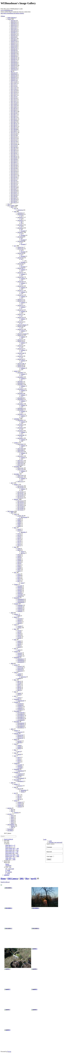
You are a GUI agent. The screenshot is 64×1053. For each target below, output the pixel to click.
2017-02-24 (20, 501)
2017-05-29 (14, 166)
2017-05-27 (14, 169)
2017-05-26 (14, 171)
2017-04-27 (14, 198)
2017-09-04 (14, 120)
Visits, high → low (10, 858)
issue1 (12, 815)
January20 (20, 671)
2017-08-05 (14, 131)
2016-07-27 (20, 356)
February (16, 733)
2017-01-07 (20, 493)
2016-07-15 (20, 305)
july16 (19, 762)
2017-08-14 (14, 126)
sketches (9, 808)
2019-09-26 (14, 31)
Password (49, 851)
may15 (19, 539)
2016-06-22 (20, 220)
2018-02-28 (14, 75)
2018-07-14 (14, 44)
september (16, 419)
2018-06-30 (14, 49)
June (15, 211)
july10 (19, 757)
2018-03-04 (14, 74)
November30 (20, 712)
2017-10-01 (14, 107)
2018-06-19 (14, 58)
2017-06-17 (14, 155)
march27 (19, 741)
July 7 (18, 794)
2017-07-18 (14, 141)
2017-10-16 (14, 96)
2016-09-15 (20, 438)
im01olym (23, 677)
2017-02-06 (20, 508)
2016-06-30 (20, 241)
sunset (22, 551)
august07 (19, 592)
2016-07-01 (20, 247)
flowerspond (24, 517)
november (16, 466)
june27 (19, 569)
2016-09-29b (20, 435)
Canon (9, 19)
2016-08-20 (20, 377)
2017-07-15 (14, 143)
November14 (20, 718)
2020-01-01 (14, 25)
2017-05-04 (14, 190)
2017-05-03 (14, 192)
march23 (19, 623)
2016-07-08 (20, 277)
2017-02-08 (20, 507)
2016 (12, 207)
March (15, 617)
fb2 (21, 222)
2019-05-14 (14, 35)
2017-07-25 (14, 137)
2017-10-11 (14, 101)
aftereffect (23, 532)
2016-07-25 (20, 345)
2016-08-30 (20, 389)
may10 (19, 535)
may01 (19, 533)
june (15, 547)
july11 (19, 574)
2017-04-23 (14, 202)
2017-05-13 (14, 183)
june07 (19, 548)
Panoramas (10, 829)
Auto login (50, 856)
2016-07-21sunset (22, 334)
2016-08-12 (20, 414)
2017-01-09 (20, 495)
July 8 (18, 797)
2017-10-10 (14, 102)
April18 (19, 626)
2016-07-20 (20, 326)
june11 (19, 571)
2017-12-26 (14, 81)
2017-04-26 (14, 199)
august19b (20, 595)
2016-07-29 (20, 365)
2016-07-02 (20, 248)
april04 (19, 678)
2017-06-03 (14, 160)
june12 (19, 565)
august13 (19, 590)
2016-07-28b (20, 363)
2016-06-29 (20, 237)
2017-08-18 (14, 125)
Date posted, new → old (11, 851)
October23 (20, 709)
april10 (19, 748)
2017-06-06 (14, 159)
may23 (19, 635)
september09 (20, 602)
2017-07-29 (14, 134)
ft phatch (23, 269)
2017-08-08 (14, 129)
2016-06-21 (20, 217)
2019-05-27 (14, 34)
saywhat (9, 814)
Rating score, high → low (12, 854)
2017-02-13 (20, 505)
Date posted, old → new (11, 853)
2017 (12, 483)
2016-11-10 (20, 469)
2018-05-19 (14, 68)
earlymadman (10, 824)
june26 (19, 647)
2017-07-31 (14, 132)
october (16, 442)
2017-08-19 (14, 123)
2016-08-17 (20, 381)
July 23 (19, 796)
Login (44, 839)
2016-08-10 (20, 393)
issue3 (12, 818)
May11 (19, 686)
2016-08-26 (20, 399)
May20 (19, 683)
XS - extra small (9, 868)
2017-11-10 (14, 86)
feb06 (18, 615)
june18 (19, 563)
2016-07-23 (20, 339)
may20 (19, 636)
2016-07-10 (20, 286)
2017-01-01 (20, 486)
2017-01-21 (20, 498)
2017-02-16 (20, 504)
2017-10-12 (14, 99)
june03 (19, 641)
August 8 (19, 806)
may (15, 208)
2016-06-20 (20, 214)
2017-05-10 (14, 187)
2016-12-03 (20, 475)
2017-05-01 (14, 193)
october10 (20, 708)
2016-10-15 (20, 456)
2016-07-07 (20, 272)
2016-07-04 (20, 257)
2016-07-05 (20, 263)
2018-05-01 (14, 70)
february (16, 499)
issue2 (12, 817)
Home (3, 878)
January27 (20, 785)
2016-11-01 (20, 468)
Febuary (16, 614)
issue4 (12, 820)
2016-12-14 (20, 481)
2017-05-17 (14, 178)
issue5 (12, 821)
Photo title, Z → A (10, 847)
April (15, 514)
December (16, 721)
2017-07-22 (14, 140)
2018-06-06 (14, 64)
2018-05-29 (14, 65)
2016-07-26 (20, 348)
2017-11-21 (14, 84)
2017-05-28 (14, 168)
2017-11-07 (14, 87)
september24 (20, 771)
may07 (19, 684)
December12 (20, 727)
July (15, 572)
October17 (20, 706)
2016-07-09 (20, 281)
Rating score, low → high (12, 856)
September (17, 598)
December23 (20, 726)
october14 (20, 775)
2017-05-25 (14, 172)
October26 (20, 703)
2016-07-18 (20, 317)
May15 (19, 681)
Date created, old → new (12, 850)
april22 (19, 520)
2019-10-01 (14, 29)
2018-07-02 (14, 47)
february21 (20, 736)
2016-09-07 (20, 420)
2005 (12, 729)
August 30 (20, 805)
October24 (20, 705)
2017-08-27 (14, 122)
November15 (20, 714)
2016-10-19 (20, 462)
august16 (19, 766)
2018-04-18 (14, 72)
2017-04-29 (14, 195)
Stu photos (10, 830)
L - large (7, 873)
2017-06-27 (14, 149)
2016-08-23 (20, 384)
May (15, 527)
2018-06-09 (14, 62)
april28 (19, 521)
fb (21, 216)
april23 (19, 526)
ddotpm (13, 826)
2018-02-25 (14, 77)
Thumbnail (8, 865)
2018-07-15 (14, 43)
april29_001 (20, 515)
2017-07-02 (14, 146)
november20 (20, 720)
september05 (20, 599)
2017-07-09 (14, 144)
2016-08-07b (20, 398)
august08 (19, 768)
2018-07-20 (14, 41)
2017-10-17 (14, 95)
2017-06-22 (14, 150)
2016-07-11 (20, 290)
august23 (19, 589)
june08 (19, 560)
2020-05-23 (14, 20)
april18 (19, 674)
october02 (20, 606)
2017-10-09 (14, 104)
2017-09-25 (14, 110)
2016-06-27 (20, 232)
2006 (12, 782)
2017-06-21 (14, 152)
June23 (19, 694)
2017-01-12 (20, 496)
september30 (20, 700)
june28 (19, 754)
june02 (19, 566)
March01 (19, 742)
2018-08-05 (14, 40)
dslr (12, 71)
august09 (19, 586)
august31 (19, 654)
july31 (19, 580)
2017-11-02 (14, 89)
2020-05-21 (14, 22)
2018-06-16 (14, 59)
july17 (19, 581)
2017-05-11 (14, 186)
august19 (19, 587)
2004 (12, 663)
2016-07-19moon (21, 325)
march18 (19, 618)
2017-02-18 (20, 502)
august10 (19, 593)
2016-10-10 (20, 451)
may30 (19, 632)
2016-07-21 (20, 329)
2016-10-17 (20, 460)
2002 (12, 612)
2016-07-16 (20, 310)
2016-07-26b (20, 353)
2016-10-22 (20, 463)
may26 (19, 630)
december (16, 474)
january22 (20, 669)
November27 (20, 715)
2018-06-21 (14, 55)
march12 (19, 621)
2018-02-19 (14, 78)
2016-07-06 (20, 268)
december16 (20, 781)
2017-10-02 (14, 105)
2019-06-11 (14, 32)
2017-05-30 (14, 165)
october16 (20, 608)
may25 (19, 538)
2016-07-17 (20, 314)
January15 (20, 666)
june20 (19, 559)
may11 (19, 544)
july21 (19, 577)
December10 (20, 724)
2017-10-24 (14, 92)
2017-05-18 (14, 177)
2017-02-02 (20, 510)
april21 (19, 524)
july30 (19, 760)
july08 (19, 575)
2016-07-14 (20, 301)
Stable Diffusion (11, 17)
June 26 (19, 788)
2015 (12, 809)
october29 (20, 609)
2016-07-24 (20, 341)
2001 (12, 512)
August (16, 584)
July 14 (19, 799)
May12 (19, 690)
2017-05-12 (14, 184)
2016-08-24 (20, 408)
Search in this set (5, 882)
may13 (19, 545)
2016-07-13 (20, 299)
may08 (19, 638)
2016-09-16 (20, 427)
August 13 (20, 802)
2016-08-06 (20, 410)
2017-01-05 (20, 492)
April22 (19, 627)
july (15, 246)
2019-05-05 (14, 37)
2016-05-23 (20, 210)
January (16, 730)
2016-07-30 (20, 366)
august (15, 371)
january (16, 484)
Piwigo (9, 1051)
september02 (20, 600)
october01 (20, 611)
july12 (19, 759)
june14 (19, 562)
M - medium (8, 872)
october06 (20, 605)
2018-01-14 (14, 80)
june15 (19, 645)
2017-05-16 (14, 180)
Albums (3, 16)
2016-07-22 (20, 335)
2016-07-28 (20, 359)
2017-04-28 (14, 196)
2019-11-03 (14, 26)
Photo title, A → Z (10, 845)
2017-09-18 (14, 113)
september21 (20, 659)
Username (49, 847)
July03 (19, 697)
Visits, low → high (10, 859)
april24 (19, 523)
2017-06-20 (14, 153)
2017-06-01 (14, 162)
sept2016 (16, 812)
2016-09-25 (20, 424)
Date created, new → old (12, 848)
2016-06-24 (20, 228)
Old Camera (10, 511)
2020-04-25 (14, 23)
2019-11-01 (14, 28)
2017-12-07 (14, 83)
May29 (19, 688)
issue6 (12, 823)
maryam (23, 553)
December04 (20, 723)
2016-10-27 (20, 465)
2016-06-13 (20, 213)
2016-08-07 (20, 372)
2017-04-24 (14, 201)
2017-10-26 (14, 90)
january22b (20, 668)
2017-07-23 (14, 138)
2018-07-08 (14, 46)
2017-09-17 (14, 114)
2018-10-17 (14, 38)
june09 (19, 556)
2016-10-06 (20, 450)
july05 (19, 650)
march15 (19, 620)
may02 (19, 536)
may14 (19, 751)
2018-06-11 (14, 61)
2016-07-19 (20, 322)
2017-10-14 (14, 98)
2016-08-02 (20, 404)
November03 (20, 778)
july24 (19, 578)
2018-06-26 (14, 52)
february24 (20, 738)
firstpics (23, 791)
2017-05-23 (14, 174)
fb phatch (23, 231)
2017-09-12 (14, 119)
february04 (20, 735)
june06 (19, 568)
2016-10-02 (20, 444)
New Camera (10, 205)
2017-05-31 (14, 163)
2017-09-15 (14, 116)
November (17, 711)
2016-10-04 (20, 448)
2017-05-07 (14, 189)
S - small (7, 870)
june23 (19, 550)
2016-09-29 (20, 430)
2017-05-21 (14, 175)
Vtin (8, 204)
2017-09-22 (14, 111)
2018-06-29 (14, 50)
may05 (19, 530)
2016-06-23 (20, 225)
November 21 (21, 717)
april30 (19, 518)
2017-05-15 (14, 181)
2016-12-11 (20, 477)
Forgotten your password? (55, 842)
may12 (19, 542)
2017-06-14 (14, 156)
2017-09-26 (14, 108)
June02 (19, 693)
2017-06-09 (14, 158)
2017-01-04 (20, 487)
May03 (19, 687)
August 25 (20, 803)
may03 (19, 529)
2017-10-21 (14, 93)
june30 (19, 557)
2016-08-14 (20, 383)
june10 (19, 554)
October (16, 603)
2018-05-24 (14, 67)
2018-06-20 (14, 56)
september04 (20, 660)
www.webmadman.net (7, 10)
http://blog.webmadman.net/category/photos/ (12, 13)
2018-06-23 (14, 53)
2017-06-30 (14, 147)
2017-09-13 (14, 117)
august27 (19, 596)
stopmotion (23, 790)
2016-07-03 (20, 253)
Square (7, 864)
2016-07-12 (20, 295)
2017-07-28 (14, 135)
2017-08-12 (14, 128)
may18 (19, 541)
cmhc (12, 827)
